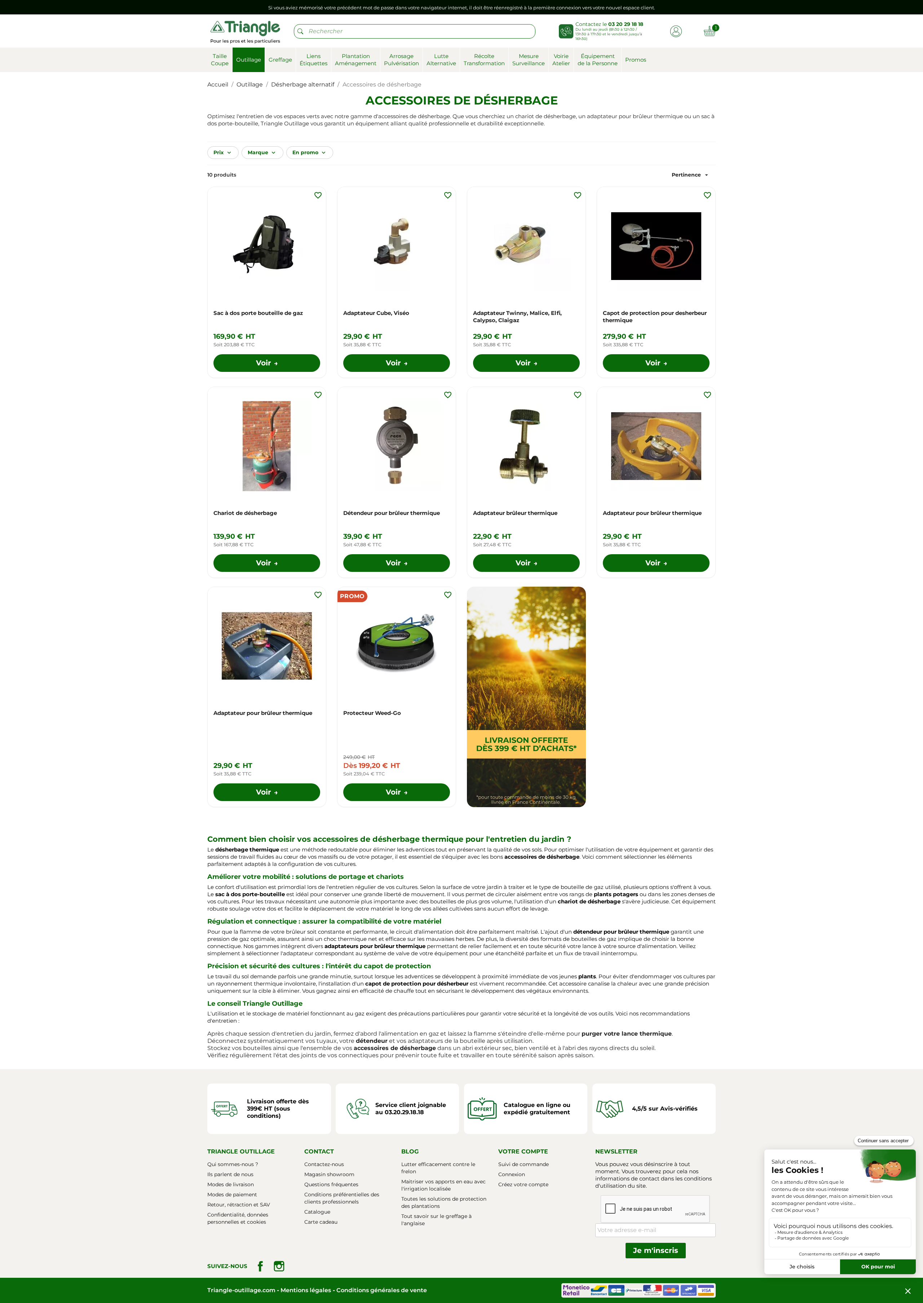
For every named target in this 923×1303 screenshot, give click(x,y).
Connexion (511, 1174)
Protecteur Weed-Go (372, 713)
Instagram (279, 1266)
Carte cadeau (320, 1222)
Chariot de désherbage (245, 513)
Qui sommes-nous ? (232, 1164)
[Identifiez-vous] (676, 30)
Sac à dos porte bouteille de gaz (258, 313)
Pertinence (691, 175)
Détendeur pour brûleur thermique (391, 513)
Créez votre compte (523, 1184)
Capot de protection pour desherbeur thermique (655, 317)
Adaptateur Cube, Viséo (376, 313)
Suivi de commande (523, 1164)
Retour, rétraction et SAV (238, 1204)
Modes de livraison (230, 1184)
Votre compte (523, 1151)
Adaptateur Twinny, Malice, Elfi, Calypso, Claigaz (517, 317)
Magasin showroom (329, 1174)
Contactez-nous (324, 1164)
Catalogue (317, 1212)
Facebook (260, 1266)
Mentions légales (306, 1290)
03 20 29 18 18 (625, 24)
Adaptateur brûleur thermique (515, 513)
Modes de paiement (232, 1194)
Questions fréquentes (331, 1184)
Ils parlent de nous (230, 1174)
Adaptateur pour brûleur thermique (652, 513)
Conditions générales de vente (381, 1290)
